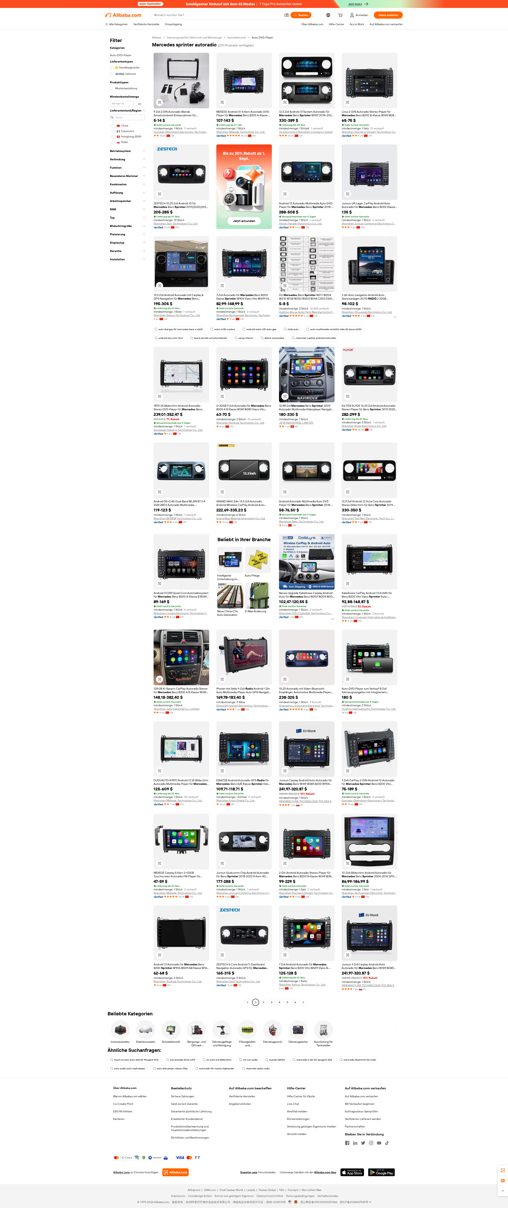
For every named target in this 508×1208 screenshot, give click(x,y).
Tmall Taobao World (231, 1190)
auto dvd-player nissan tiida (172, 1068)
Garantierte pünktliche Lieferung (191, 1111)
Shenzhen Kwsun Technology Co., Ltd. (177, 315)
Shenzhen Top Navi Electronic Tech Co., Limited (369, 518)
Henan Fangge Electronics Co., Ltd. (300, 223)
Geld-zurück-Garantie (184, 1103)
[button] (286, 15)
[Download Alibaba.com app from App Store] (352, 1172)
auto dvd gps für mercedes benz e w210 (181, 329)
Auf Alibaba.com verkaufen (361, 1096)
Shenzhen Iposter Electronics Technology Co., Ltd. (244, 705)
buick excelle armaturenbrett (210, 338)
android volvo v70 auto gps (261, 329)
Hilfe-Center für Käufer (301, 1096)
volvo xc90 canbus (224, 329)
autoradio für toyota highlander (216, 1068)
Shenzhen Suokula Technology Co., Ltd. (240, 422)
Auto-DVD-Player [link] (262, 37)
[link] (503, 1170)
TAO (281, 1190)
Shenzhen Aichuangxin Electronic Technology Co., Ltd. (244, 315)
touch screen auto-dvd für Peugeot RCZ (136, 1059)
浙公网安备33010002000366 (318, 1202)
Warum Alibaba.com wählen (130, 1096)
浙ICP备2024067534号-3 (355, 1202)
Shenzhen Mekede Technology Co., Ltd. (240, 132)
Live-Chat (293, 1103)
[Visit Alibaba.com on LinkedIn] (355, 1143)
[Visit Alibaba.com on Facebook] (347, 1143)
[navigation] (127, 520)
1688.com (210, 1190)
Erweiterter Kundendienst (187, 1119)
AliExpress (194, 1190)
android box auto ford (171, 338)
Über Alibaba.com (125, 1088)
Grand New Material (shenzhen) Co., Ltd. (240, 518)
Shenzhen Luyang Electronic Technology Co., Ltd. (181, 613)
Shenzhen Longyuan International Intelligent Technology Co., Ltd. (369, 617)
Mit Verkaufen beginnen (359, 1103)
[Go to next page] (303, 1002)
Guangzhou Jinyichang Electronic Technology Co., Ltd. (307, 705)
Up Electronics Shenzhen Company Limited (306, 132)
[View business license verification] (290, 1202)
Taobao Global (267, 1190)
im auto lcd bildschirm (219, 1059)
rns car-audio (250, 1059)
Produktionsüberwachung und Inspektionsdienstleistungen (190, 1128)
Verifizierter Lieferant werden (363, 1119)
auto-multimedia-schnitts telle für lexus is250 (336, 329)
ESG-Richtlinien (122, 1111)
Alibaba (156, 37)
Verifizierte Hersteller (242, 1096)
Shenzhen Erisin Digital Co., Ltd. (235, 800)
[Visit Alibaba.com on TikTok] (387, 1143)
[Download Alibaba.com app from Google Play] (381, 1172)
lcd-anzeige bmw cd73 (182, 1059)
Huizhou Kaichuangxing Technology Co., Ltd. (369, 708)
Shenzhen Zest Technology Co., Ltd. (176, 223)
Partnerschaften (355, 1126)
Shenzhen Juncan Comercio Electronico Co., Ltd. (369, 223)
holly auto (293, 329)
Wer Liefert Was (311, 1190)
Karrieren (118, 1119)
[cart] (341, 15)
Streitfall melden (297, 1111)
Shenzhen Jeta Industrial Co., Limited (176, 708)
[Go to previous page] (247, 1002)
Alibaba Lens (121, 1172)
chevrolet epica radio (258, 1068)
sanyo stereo (246, 338)
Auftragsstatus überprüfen (361, 1111)
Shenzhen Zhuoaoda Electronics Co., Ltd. (367, 312)
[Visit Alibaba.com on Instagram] (371, 1143)
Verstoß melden (297, 1134)
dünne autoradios (274, 338)
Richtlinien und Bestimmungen (190, 1137)
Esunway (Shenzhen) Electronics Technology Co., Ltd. (181, 132)
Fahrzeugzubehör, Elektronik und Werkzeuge (194, 37)
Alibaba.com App (325, 1172)
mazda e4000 (277, 1059)
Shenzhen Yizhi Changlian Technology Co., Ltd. (307, 613)
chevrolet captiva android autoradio (316, 338)
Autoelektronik (237, 37)
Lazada (250, 1190)
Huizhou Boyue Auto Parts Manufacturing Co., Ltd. (307, 312)
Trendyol (293, 1190)
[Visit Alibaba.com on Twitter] (363, 1143)
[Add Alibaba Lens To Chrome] (175, 1172)
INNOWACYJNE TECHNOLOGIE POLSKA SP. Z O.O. (307, 801)
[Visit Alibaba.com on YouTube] (379, 1143)
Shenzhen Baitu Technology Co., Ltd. (301, 521)
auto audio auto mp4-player (129, 1068)
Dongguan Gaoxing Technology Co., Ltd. (178, 429)
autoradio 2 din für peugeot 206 (314, 1059)
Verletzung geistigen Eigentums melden (311, 1126)
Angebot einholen (240, 1103)
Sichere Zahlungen (182, 1096)
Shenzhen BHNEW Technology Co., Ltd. (178, 518)
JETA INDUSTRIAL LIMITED (296, 422)
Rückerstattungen (298, 1119)
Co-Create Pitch (123, 1103)
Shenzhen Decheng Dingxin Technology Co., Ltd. (369, 132)
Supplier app (248, 1172)
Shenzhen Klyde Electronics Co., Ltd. (364, 426)
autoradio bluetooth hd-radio (359, 1059)
